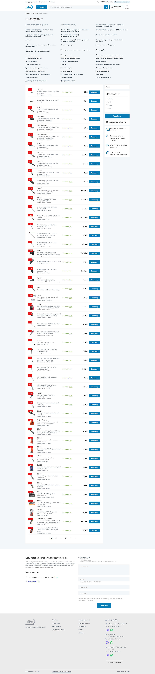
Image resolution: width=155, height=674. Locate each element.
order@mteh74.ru (34, 581)
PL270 (39, 278)
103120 (39, 341)
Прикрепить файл (85, 557)
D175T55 (40, 161)
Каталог (43, 7)
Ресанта (110, 98)
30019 (39, 393)
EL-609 (39, 465)
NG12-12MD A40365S (44, 519)
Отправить (104, 605)
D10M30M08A (42, 134)
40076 (39, 447)
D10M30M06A (42, 125)
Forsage (110, 105)
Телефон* (82, 579)
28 (66, 538)
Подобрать (117, 116)
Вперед (71, 538)
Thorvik (110, 108)
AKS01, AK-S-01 (42, 420)
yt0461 (39, 510)
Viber (54, 577)
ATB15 (39, 143)
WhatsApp (57, 577)
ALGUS (127, 671)
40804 (39, 483)
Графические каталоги (117, 7)
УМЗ (109, 102)
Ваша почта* (83, 587)
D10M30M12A (41, 116)
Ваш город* (83, 593)
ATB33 (39, 107)
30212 (39, 411)
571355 (39, 170)
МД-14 (39, 456)
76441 (39, 492)
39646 (39, 188)
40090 (39, 438)
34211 (39, 429)
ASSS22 (39, 304)
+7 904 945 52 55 (106, 2)
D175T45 (40, 152)
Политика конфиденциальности (61, 671)
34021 (39, 288)
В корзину (94, 92)
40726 (39, 197)
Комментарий (84, 567)
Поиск (106, 7)
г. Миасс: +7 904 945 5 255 (41, 577)
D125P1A (40, 89)
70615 (39, 295)
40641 (39, 501)
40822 (39, 474)
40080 (39, 250)
